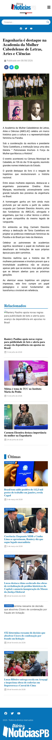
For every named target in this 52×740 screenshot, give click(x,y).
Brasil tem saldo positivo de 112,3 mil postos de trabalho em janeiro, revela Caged (23, 492)
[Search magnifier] (48, 22)
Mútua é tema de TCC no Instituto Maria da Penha (22, 390)
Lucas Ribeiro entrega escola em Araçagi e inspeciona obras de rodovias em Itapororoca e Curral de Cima (25, 682)
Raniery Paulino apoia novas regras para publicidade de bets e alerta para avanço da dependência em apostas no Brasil (24, 343)
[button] (6, 67)
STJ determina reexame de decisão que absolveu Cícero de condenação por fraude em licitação (24, 635)
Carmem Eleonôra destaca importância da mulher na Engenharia (25, 434)
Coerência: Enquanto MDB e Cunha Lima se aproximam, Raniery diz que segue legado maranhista (23, 539)
